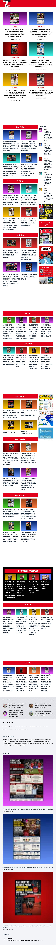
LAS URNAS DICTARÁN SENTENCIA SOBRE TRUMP (29, 277)
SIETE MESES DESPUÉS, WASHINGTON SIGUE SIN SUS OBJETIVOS (10, 254)
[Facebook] (5, 722)
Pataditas (45, 726)
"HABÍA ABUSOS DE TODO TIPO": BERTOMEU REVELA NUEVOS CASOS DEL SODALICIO (34, 361)
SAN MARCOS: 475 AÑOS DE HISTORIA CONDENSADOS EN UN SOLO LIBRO (9, 359)
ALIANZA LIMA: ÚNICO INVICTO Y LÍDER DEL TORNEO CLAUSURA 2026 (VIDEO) (41, 93)
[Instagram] (7, 722)
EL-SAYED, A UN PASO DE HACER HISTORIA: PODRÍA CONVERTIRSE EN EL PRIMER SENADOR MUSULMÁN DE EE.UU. (11, 280)
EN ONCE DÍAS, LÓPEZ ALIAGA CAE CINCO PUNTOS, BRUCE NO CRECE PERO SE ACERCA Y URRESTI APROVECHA (29, 170)
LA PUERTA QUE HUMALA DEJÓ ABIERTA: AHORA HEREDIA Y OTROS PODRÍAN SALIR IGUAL (28, 537)
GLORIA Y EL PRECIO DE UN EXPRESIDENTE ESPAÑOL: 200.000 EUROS (34, 587)
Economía (15, 57)
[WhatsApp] (3, 722)
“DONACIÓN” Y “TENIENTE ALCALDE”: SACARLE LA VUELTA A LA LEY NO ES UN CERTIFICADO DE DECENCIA (10, 589)
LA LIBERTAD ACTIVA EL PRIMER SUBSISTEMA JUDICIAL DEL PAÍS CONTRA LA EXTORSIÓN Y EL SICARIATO (48, 165)
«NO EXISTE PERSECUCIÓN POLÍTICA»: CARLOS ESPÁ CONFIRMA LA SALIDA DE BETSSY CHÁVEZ (28, 514)
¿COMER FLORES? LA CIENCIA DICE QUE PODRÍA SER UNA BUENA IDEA (21, 360)
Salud (20, 726)
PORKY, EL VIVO (9, 432)
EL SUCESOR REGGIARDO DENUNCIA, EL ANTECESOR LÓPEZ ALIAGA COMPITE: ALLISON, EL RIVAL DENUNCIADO (11, 170)
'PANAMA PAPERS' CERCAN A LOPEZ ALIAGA (45, 585)
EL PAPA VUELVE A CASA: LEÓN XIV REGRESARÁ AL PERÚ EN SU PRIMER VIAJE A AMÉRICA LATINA (11, 537)
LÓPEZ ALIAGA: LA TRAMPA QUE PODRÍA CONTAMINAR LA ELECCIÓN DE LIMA (11, 414)
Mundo (15, 726)
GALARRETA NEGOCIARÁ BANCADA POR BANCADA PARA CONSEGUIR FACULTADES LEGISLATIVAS (11, 146)
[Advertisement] (28, 113)
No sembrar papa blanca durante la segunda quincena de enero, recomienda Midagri (43, 705)
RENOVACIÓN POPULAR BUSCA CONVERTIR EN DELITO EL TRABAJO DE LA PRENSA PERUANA (29, 146)
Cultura (26, 726)
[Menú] (52, 3)
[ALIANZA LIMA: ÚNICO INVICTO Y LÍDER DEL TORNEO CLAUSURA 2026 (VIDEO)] (41, 79)
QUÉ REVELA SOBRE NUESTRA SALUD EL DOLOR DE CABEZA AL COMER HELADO (46, 330)
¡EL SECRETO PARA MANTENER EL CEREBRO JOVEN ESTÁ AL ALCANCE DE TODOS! (34, 331)
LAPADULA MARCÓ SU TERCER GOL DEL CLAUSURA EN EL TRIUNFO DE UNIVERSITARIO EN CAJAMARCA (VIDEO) (11, 224)
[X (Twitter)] (9, 722)
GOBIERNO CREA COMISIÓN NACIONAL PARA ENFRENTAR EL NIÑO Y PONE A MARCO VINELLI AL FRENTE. (28, 484)
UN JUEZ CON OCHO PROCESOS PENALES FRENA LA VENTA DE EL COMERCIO (10, 482)
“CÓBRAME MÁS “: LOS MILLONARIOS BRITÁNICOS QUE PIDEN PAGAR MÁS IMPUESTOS (46, 361)
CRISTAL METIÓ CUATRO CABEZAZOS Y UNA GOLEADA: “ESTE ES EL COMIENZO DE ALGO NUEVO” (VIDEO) (29, 200)
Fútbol (15, 27)
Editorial (32, 726)
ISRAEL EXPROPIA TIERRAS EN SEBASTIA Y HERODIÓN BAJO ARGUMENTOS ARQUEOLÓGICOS (29, 255)
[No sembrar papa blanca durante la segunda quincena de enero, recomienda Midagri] (31, 706)
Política (41, 27)
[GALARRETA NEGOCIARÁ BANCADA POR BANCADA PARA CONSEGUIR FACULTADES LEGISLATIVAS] (41, 18)
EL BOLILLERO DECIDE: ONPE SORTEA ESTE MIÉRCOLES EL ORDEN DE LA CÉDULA (11, 513)
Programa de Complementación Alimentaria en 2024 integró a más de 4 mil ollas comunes (17, 705)
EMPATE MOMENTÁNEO (26, 433)
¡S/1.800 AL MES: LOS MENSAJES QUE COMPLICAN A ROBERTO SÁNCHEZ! (22, 588)
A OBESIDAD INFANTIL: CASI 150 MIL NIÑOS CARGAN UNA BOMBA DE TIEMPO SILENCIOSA (8, 331)
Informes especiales (8, 729)
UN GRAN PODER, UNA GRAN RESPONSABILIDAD (29, 413)
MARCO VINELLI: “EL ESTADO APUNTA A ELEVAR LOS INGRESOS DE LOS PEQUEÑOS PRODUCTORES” (28, 458)
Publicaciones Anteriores (21, 729)
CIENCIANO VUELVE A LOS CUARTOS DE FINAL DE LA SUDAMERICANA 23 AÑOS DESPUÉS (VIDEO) (11, 200)
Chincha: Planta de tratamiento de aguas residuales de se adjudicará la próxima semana (44, 713)
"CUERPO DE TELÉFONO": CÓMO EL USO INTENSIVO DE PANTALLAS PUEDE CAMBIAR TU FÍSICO (21, 331)
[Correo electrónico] (12, 722)
